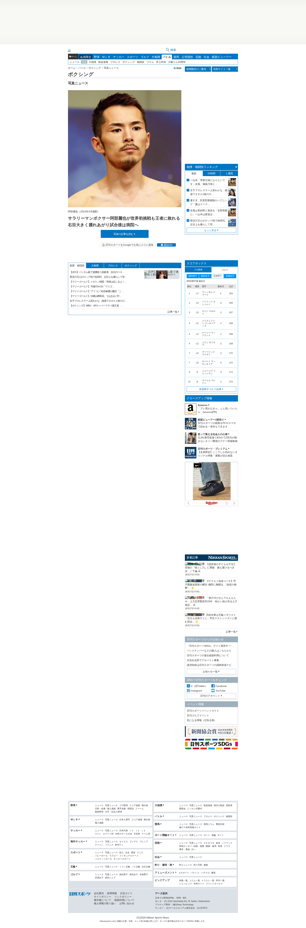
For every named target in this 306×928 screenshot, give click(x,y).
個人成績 (111, 809)
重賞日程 (220, 824)
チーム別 (146, 834)
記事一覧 (172, 311)
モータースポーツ (122, 859)
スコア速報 (134, 805)
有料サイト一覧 (222, 69)
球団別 (130, 809)
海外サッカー (77, 841)
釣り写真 (198, 865)
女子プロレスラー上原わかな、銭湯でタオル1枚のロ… (208, 192)
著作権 (171, 921)
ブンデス (133, 841)
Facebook (221, 686)
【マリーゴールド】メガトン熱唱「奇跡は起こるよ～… (98, 281)
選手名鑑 (121, 809)
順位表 (145, 805)
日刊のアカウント (210, 695)
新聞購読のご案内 (196, 69)
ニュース (75, 62)
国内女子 (133, 874)
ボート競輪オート (165, 835)
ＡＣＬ (98, 834)
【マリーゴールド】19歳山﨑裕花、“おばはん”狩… (95, 296)
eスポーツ (184, 873)
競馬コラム (209, 824)
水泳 (127, 852)
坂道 (218, 843)
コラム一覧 (194, 880)
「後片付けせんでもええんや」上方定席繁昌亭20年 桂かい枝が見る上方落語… (211, 601)
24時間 (211, 173)
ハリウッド (227, 843)
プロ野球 (123, 805)
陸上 (121, 852)
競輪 (214, 835)
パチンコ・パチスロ (200, 873)
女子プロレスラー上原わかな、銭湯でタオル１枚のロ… (98, 300)
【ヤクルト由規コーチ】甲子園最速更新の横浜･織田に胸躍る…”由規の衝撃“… (211, 584)
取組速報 (103, 62)
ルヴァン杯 (108, 834)
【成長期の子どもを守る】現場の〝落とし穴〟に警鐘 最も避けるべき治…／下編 (210, 567)
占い (193, 849)
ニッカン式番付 (194, 809)
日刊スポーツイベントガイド (203, 710)
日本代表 (123, 831)
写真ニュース (111, 805)
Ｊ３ (143, 831)
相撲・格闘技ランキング (202, 166)
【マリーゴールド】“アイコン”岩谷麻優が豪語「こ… (97, 291)
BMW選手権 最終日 (196, 281)
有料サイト (199, 884)
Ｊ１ (131, 831)
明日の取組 (219, 805)
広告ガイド (126, 893)
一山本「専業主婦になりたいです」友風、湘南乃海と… (207, 182)
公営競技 (187, 56)
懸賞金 (182, 809)
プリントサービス (214, 884)
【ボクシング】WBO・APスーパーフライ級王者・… (96, 305)
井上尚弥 (161, 62)
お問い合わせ (126, 903)
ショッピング (185, 884)
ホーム (74, 57)
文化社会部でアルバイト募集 (203, 660)
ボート (207, 835)
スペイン (99, 845)
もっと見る (210, 230)
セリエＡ (123, 841)
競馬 (176, 56)
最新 (193, 173)
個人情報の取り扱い (105, 903)
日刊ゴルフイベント (198, 715)
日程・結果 (100, 809)
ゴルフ (145, 56)
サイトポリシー (102, 896)
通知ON (168, 245)
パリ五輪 (136, 867)
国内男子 (123, 874)
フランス (109, 845)
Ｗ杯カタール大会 (123, 834)
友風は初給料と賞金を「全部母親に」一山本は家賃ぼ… (208, 212)
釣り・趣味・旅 (163, 864)
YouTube (220, 690)
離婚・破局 (211, 846)
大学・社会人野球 (113, 812)
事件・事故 (184, 849)
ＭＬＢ (106, 56)
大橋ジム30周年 (177, 62)
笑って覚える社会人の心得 (213, 434)
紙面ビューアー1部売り (211, 419)
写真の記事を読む (123, 234)
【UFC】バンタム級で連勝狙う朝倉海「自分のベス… (97, 272)
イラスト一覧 (208, 880)
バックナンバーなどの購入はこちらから (209, 650)
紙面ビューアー (222, 56)
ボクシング (128, 62)
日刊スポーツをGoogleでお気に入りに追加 (129, 244)
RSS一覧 (220, 880)
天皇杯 (137, 834)
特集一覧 (183, 880)
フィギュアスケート (128, 856)
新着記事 (192, 557)
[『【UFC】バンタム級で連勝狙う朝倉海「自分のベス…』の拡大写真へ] (162, 288)
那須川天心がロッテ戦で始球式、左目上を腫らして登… (98, 276)
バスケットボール (103, 859)
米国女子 (99, 878)
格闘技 (140, 62)
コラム (150, 62)
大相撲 (156, 56)
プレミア (144, 841)
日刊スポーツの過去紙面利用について (208, 655)
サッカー (118, 56)
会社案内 (99, 893)
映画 (220, 846)
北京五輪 (146, 867)
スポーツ (132, 56)
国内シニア (110, 878)
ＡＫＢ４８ (209, 843)
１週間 (229, 173)
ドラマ (227, 846)
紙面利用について (124, 900)
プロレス (115, 62)
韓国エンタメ (185, 846)
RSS (178, 68)
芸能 (198, 56)
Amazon (203, 405)
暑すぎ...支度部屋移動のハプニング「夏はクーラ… (208, 202)
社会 (206, 56)
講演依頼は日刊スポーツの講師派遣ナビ (209, 665)
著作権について (102, 900)
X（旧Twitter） (199, 686)
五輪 (72, 866)
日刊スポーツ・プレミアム (213, 448)
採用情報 (112, 893)
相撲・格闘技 (77, 265)
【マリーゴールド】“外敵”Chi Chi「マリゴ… (92, 286)
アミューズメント (165, 872)
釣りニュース (185, 865)
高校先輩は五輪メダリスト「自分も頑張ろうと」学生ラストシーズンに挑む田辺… (211, 618)
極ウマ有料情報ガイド (189, 827)
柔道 (133, 852)
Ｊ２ (137, 831)
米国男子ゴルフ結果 (210, 389)
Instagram (196, 690)
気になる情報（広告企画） (202, 720)
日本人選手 (124, 820)
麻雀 (213, 873)
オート (220, 835)
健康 (206, 865)
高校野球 (99, 812)
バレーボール (101, 856)
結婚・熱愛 (199, 846)
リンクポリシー (123, 896)
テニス (140, 852)
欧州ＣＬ (119, 845)
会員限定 (85, 56)
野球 (97, 56)
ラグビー (113, 856)
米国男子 (144, 874)
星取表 (229, 805)
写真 (84, 62)
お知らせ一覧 (210, 671)
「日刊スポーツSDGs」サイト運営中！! (209, 645)
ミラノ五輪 (124, 867)
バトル (167, 56)
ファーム (139, 809)
